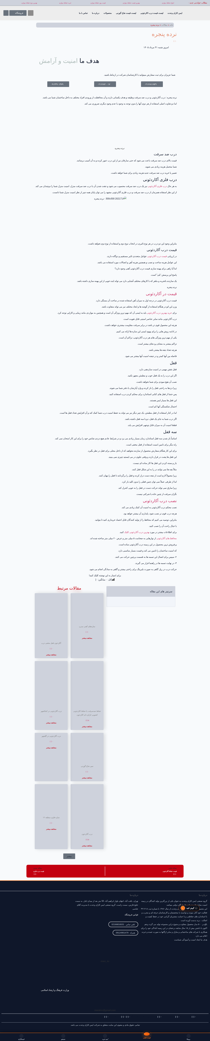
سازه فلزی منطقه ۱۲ (51, 817)
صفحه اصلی (199, 1016)
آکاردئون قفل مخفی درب (51, 643)
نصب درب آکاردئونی (160, 501)
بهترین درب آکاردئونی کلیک (136, 532)
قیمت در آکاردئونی (161, 294)
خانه (171, 25)
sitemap (110, 1016)
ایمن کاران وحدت (175, 13)
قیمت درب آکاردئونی (157, 256)
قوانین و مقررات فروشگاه (137, 1016)
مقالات (164, 25)
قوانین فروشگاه (131, 914)
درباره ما (95, 13)
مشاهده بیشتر (87, 638)
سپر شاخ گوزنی (87, 766)
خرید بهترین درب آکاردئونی (159, 313)
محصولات (108, 13)
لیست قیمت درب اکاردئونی (151, 13)
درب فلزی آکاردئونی (157, 186)
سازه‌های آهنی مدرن (87, 626)
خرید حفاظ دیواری (65, 3)
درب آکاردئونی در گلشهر (51, 736)
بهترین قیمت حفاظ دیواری (131, 3)
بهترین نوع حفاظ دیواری (29, 3)
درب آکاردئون (87, 834)
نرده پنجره (164, 36)
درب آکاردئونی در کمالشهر (51, 711)
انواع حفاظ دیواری (168, 3)
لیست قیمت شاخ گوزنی (126, 13)
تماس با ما (83, 13)
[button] (30, 13)
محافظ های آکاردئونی (166, 538)
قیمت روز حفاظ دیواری (98, 3)
